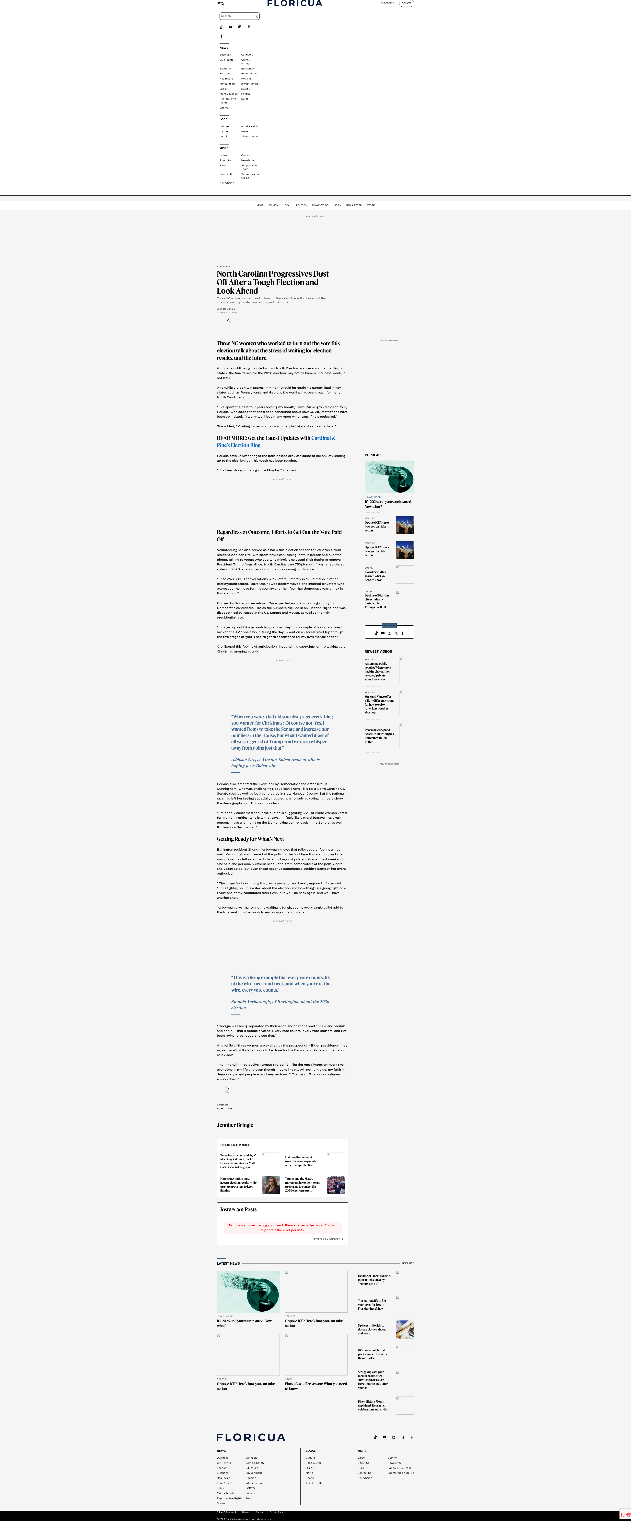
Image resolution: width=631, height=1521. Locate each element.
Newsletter (248, 160)
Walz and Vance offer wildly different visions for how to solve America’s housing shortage (379, 704)
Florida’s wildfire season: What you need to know (375, 576)
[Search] (256, 16)
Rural (244, 99)
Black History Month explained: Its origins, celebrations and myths (373, 1405)
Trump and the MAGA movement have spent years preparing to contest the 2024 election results (302, 1184)
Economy (226, 69)
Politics (245, 94)
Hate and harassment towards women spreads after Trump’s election (300, 1161)
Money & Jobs (229, 94)
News (244, 131)
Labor (223, 89)
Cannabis (247, 55)
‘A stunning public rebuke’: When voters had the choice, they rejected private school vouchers (378, 671)
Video (223, 155)
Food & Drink (249, 126)
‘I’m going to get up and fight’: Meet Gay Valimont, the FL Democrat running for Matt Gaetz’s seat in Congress (238, 1161)
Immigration (227, 84)
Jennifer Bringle (226, 308)
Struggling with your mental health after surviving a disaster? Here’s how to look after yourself (373, 1380)
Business (225, 55)
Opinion (246, 155)
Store (223, 165)
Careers (260, 1512)
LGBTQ (246, 89)
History (224, 131)
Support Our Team (399, 1468)
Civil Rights (226, 60)
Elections (225, 74)
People (224, 136)
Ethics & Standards (227, 1512)
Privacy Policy (277, 1512)
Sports (224, 108)
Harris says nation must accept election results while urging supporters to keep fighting (238, 1184)
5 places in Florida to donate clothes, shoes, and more (372, 1329)
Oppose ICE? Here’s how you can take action (377, 526)
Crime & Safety (254, 1463)
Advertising (227, 183)
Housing (246, 79)
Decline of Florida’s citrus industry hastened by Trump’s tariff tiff (377, 601)
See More (408, 1263)
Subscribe (387, 3)
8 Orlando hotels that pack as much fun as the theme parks (373, 1354)
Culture (224, 126)
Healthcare (226, 79)
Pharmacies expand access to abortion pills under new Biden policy (379, 736)
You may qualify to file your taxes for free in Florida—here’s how (372, 1304)
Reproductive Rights (229, 1498)
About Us (225, 160)
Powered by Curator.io (327, 1239)
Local (287, 205)
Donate (406, 3)
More (362, 1451)
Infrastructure (249, 84)
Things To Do (249, 136)
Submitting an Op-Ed (400, 1473)
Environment (249, 74)
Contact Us (226, 174)
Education (247, 69)
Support (246, 1512)
